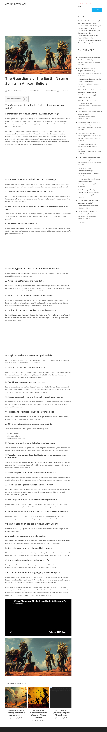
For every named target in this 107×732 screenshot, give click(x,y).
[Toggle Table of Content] (24, 99)
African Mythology (15, 4)
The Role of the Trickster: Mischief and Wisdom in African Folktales (38, 714)
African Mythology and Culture (57, 91)
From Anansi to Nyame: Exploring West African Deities (61, 712)
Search (96, 10)
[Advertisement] (38, 20)
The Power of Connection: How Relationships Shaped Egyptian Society (87, 146)
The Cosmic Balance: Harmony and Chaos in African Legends (16, 712)
